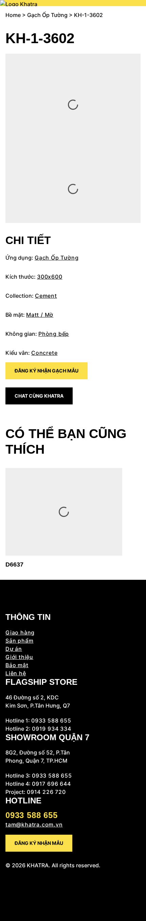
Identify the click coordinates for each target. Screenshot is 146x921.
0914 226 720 (46, 791)
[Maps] (7, 897)
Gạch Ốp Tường (47, 15)
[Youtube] (7, 889)
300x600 (49, 276)
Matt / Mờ (39, 314)
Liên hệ (15, 673)
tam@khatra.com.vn (34, 824)
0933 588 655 (51, 720)
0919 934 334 (51, 728)
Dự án (13, 648)
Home (13, 15)
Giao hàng (20, 632)
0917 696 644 (51, 783)
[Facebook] (7, 873)
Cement (46, 295)
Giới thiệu (19, 657)
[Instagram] (7, 881)
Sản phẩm (19, 640)
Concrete (44, 352)
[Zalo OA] (7, 906)
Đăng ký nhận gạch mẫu (46, 370)
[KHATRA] (18, 3)
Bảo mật (17, 665)
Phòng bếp (53, 333)
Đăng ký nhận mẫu (39, 843)
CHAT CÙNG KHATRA (39, 396)
